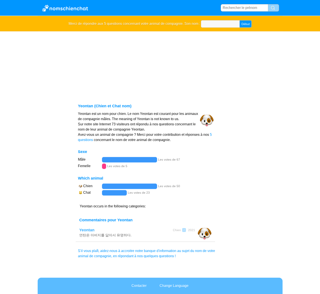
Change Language (174, 285)
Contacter (139, 285)
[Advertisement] (168, 64)
